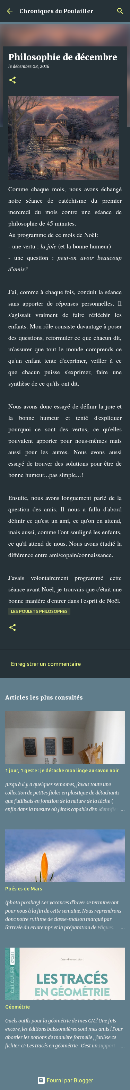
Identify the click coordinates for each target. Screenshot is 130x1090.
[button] (12, 80)
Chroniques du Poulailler (56, 11)
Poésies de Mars (23, 888)
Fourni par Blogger (69, 1080)
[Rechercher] (120, 11)
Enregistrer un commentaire (46, 664)
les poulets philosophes (39, 611)
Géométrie (17, 1007)
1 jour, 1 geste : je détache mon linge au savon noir (62, 770)
